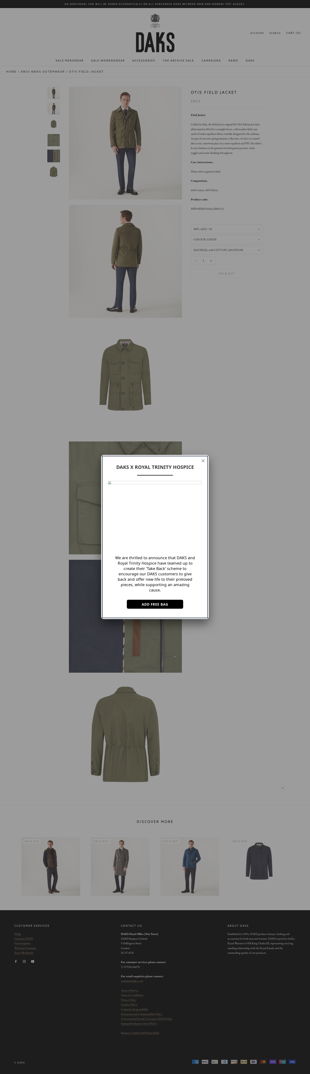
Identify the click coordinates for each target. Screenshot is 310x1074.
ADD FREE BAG (155, 604)
